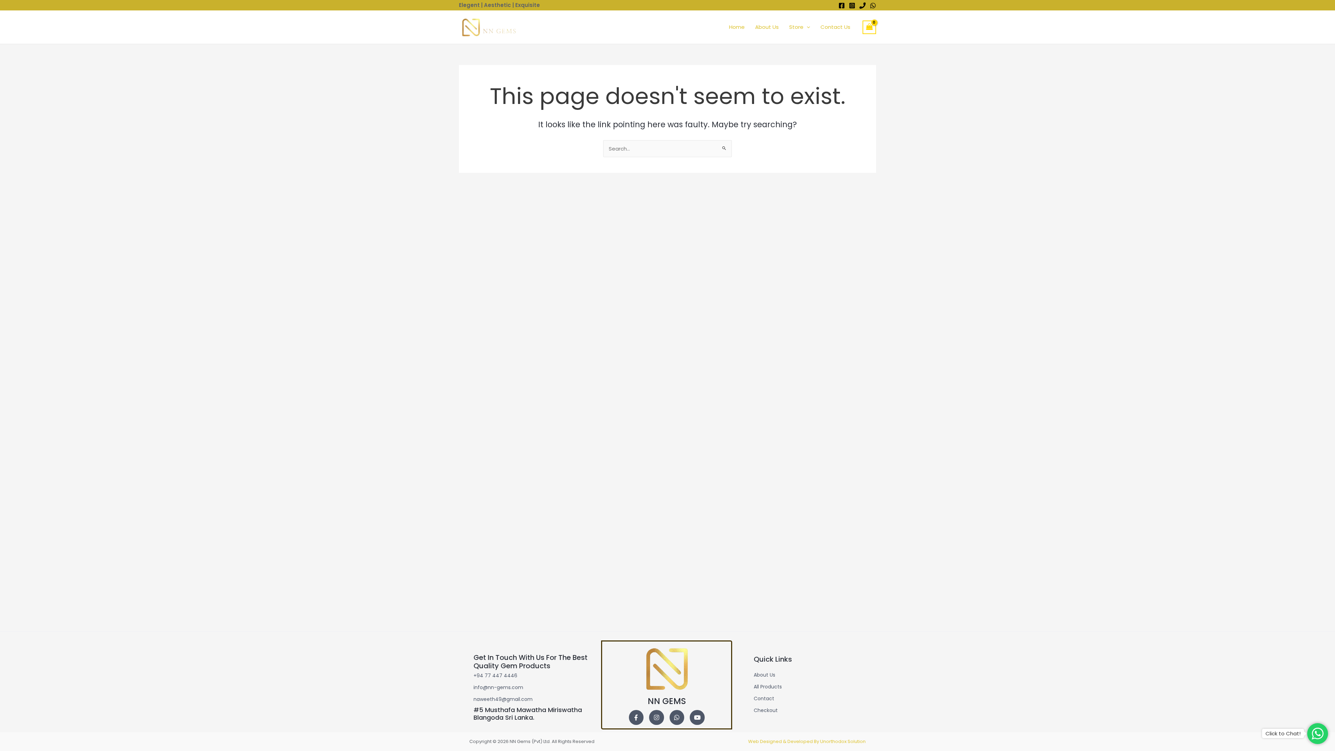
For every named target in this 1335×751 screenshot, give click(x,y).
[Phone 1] (862, 5)
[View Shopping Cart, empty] (869, 27)
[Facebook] (842, 5)
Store (796, 27)
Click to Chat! (1283, 733)
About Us (767, 27)
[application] (806, 27)
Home (737, 27)
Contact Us (835, 27)
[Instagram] (852, 5)
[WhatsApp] (873, 5)
